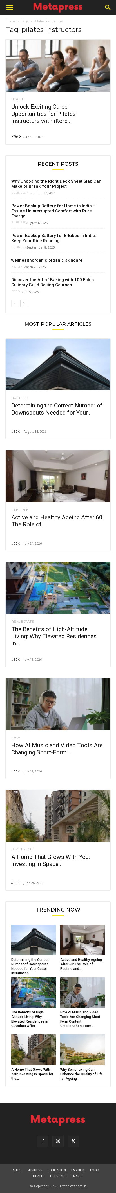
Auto (16, 1170)
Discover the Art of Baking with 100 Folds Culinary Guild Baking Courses (52, 282)
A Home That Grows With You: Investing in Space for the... (32, 1074)
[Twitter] (73, 1141)
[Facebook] (42, 1141)
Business (18, 192)
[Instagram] (58, 1141)
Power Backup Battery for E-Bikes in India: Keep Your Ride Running (53, 238)
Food (15, 291)
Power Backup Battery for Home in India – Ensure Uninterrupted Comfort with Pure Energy (53, 211)
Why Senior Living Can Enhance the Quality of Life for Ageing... (81, 1074)
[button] (10, 7)
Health (17, 99)
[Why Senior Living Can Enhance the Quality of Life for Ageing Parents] (82, 1049)
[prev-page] (14, 303)
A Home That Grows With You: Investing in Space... (50, 860)
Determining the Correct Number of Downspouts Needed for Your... (56, 409)
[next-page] (23, 303)
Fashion (78, 1170)
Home (10, 21)
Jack (15, 431)
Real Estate (22, 621)
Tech (15, 737)
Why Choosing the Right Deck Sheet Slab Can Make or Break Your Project (56, 184)
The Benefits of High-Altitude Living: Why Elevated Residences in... (54, 636)
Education (57, 1170)
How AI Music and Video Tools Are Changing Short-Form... (57, 749)
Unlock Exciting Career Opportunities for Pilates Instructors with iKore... (43, 113)
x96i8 (16, 137)
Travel (77, 1176)
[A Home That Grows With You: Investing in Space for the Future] (58, 816)
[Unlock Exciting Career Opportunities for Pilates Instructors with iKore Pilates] (58, 66)
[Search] (108, 7)
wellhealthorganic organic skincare (46, 260)
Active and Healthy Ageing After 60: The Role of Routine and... (81, 964)
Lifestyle (19, 509)
